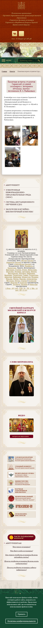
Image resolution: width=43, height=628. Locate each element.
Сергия (18, 270)
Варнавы (8, 275)
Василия (14, 283)
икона (30, 260)
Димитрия (17, 275)
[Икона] (21, 247)
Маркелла (26, 277)
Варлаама (10, 270)
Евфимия (31, 273)
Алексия (32, 281)
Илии (24, 270)
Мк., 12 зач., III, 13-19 (26, 289)
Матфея (22, 273)
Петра (15, 279)
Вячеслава (32, 270)
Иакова (9, 279)
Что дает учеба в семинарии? (21, 551)
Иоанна (18, 271)
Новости (12, 71)
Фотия (24, 260)
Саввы (25, 275)
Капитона (12, 268)
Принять (21, 614)
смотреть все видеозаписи (20, 436)
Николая (33, 284)
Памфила (29, 266)
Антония (26, 271)
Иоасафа (10, 271)
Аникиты (10, 262)
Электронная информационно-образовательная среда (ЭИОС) (18, 193)
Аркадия (8, 277)
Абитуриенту (13, 185)
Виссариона (13, 273)
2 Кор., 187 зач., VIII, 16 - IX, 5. (18, 288)
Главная (4, 71)
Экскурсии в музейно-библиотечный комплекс (19, 210)
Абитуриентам (13, 543)
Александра (19, 264)
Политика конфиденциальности (21, 621)
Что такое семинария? (21, 547)
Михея (33, 271)
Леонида (16, 284)
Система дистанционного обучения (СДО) (20, 203)
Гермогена (33, 275)
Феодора (10, 281)
